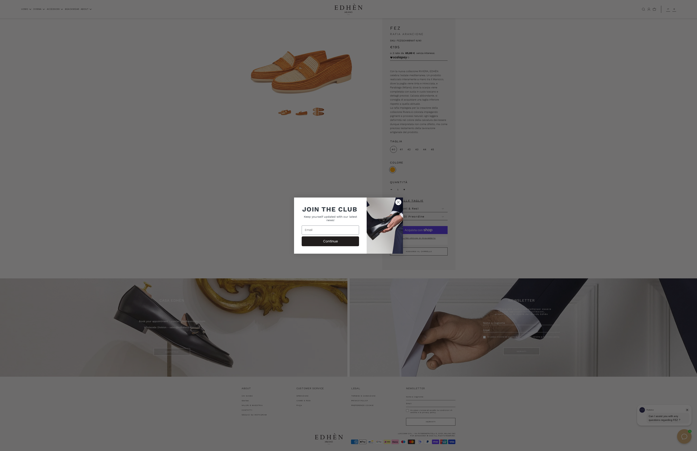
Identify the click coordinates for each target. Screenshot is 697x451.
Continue (330, 241)
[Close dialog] (398, 202)
